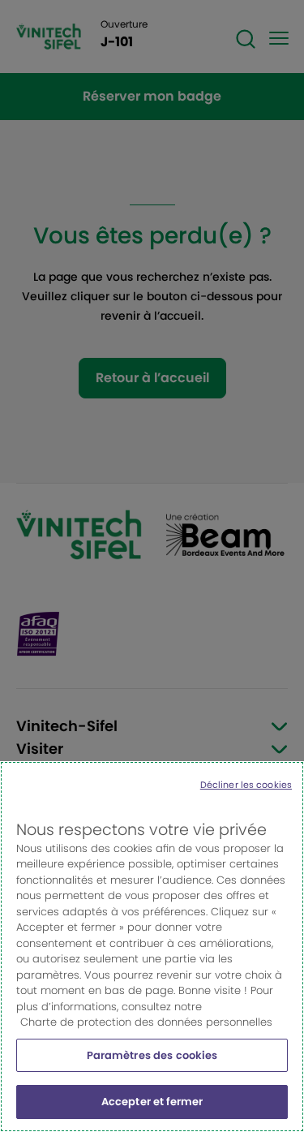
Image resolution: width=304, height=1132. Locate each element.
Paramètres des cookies (152, 1055)
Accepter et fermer (152, 1101)
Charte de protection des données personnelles (146, 1022)
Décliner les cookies (246, 784)
